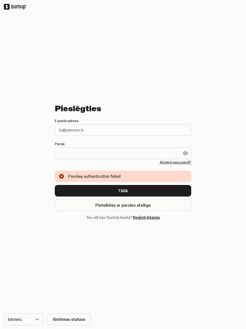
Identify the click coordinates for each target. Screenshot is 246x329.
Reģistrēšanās (146, 217)
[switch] (185, 153)
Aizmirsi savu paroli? (175, 162)
